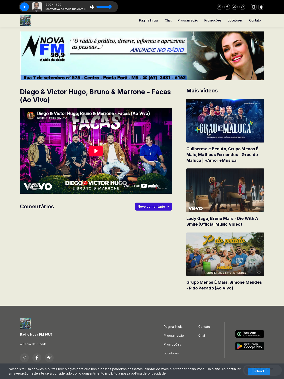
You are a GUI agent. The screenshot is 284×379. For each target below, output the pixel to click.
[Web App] (253, 7)
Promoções (213, 20)
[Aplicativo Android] (261, 7)
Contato (255, 20)
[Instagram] (220, 7)
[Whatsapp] (242, 7)
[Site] (235, 7)
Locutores (235, 20)
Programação (188, 20)
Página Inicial (149, 20)
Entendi (259, 371)
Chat (168, 20)
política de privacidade (148, 373)
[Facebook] (227, 7)
